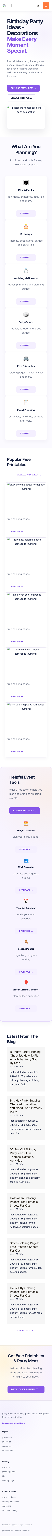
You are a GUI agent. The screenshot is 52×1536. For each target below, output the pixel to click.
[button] (38, 5)
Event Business (9, 1497)
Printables (6, 1442)
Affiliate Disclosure (22, 1531)
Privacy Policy (7, 1531)
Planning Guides (9, 1472)
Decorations (7, 1450)
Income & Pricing (9, 1510)
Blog (4, 1476)
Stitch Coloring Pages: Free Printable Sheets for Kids (24, 1246)
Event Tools (7, 1467)
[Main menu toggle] (46, 5)
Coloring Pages (8, 1480)
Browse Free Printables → (13, 1423)
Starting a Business (10, 1501)
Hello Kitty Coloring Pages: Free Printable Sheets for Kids (24, 1291)
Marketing (6, 1506)
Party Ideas (7, 1437)
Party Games (7, 1446)
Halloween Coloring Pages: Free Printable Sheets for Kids (24, 1201)
